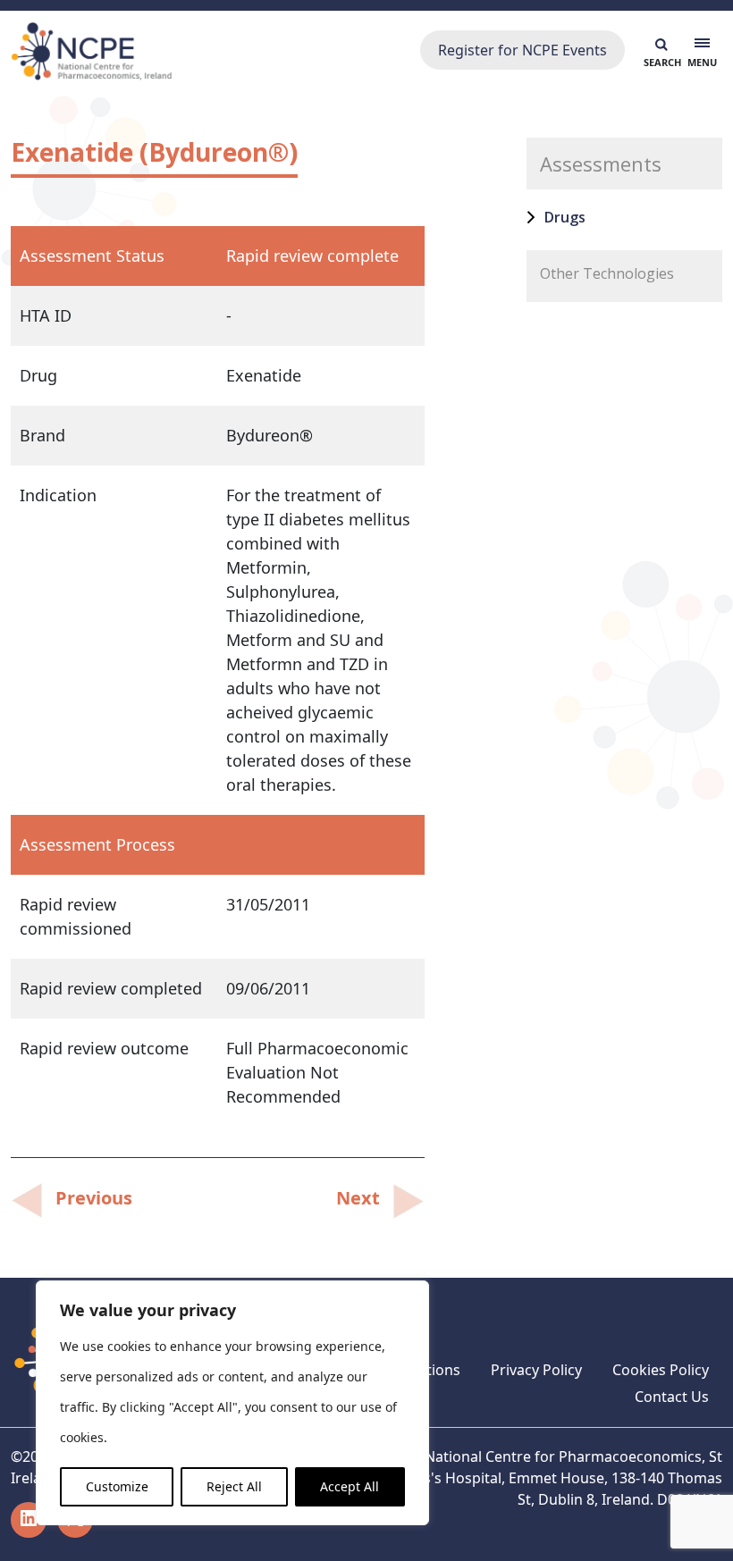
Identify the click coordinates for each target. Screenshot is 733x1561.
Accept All (349, 1486)
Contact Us (672, 1396)
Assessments (600, 163)
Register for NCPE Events (522, 50)
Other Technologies (607, 273)
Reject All (234, 1486)
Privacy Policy (536, 1370)
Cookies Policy (660, 1370)
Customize (117, 1486)
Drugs (565, 217)
